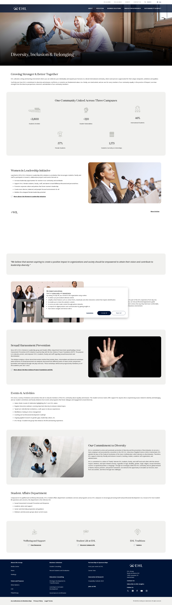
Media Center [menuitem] (15, 566)
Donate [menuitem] (127, 2)
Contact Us (131, 581)
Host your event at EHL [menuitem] (95, 566)
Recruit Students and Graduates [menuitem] (59, 570)
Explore (139, 545)
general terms (67, 293)
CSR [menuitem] (12, 589)
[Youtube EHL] (142, 591)
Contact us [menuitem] (137, 2)
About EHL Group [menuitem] (16, 562)
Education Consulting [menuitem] (57, 577)
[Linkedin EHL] (133, 591)
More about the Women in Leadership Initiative (30, 196)
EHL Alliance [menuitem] (118, 2)
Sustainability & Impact (152, 8)
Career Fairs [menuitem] (92, 570)
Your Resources (36, 545)
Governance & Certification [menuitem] (58, 593)
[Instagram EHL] (146, 591)
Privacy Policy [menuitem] (38, 601)
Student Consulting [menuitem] (55, 566)
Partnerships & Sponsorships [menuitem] (98, 562)
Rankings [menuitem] (13, 574)
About (90, 8)
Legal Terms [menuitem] (48, 601)
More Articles (155, 211)
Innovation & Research (132, 8)
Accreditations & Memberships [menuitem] (21, 601)
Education (100, 8)
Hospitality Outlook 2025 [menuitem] (96, 581)
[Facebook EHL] (137, 591)
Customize (89, 313)
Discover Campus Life (87, 545)
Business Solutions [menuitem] (56, 562)
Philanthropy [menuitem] (15, 593)
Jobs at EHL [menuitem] (92, 586)
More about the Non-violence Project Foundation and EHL (33, 370)
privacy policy (56, 293)
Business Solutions (114, 8)
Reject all (118, 313)
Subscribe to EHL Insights (135, 584)
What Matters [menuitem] (15, 585)
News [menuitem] (12, 570)
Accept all (104, 313)
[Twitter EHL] (128, 591)
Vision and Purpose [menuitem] (17, 581)
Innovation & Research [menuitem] (95, 577)
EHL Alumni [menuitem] (107, 2)
